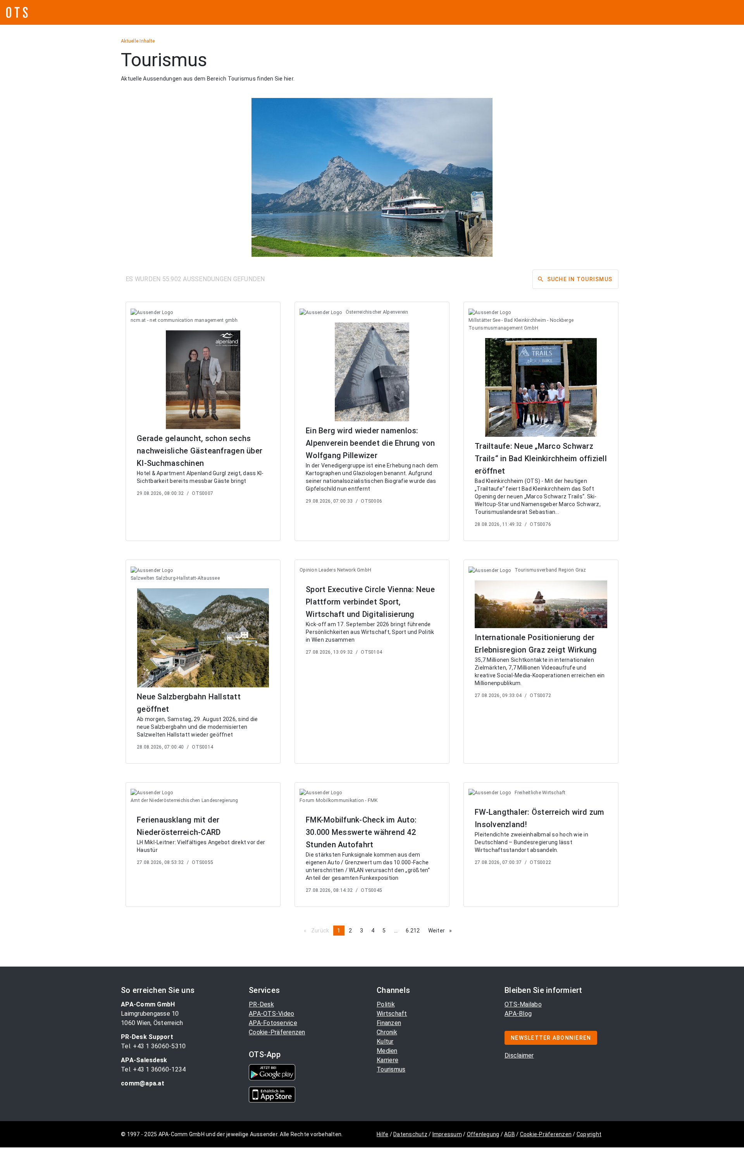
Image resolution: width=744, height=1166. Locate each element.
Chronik (387, 1032)
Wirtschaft (392, 1013)
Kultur (385, 1041)
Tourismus (391, 1069)
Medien (387, 1050)
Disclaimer (519, 1055)
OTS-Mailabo (523, 1004)
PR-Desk (261, 1004)
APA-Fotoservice (273, 1023)
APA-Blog (518, 1013)
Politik (386, 1004)
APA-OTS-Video (271, 1013)
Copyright (589, 1134)
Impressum (447, 1134)
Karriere (387, 1060)
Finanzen (389, 1023)
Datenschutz (410, 1134)
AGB (509, 1134)
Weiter (442, 930)
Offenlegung (483, 1134)
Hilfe (382, 1134)
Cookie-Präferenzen (277, 1032)
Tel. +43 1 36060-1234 (153, 1069)
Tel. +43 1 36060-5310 (153, 1046)
